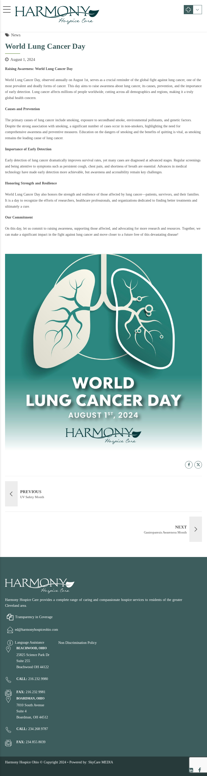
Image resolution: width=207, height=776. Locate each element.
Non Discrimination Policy (77, 643)
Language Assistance (29, 643)
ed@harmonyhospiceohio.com (36, 630)
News (15, 35)
